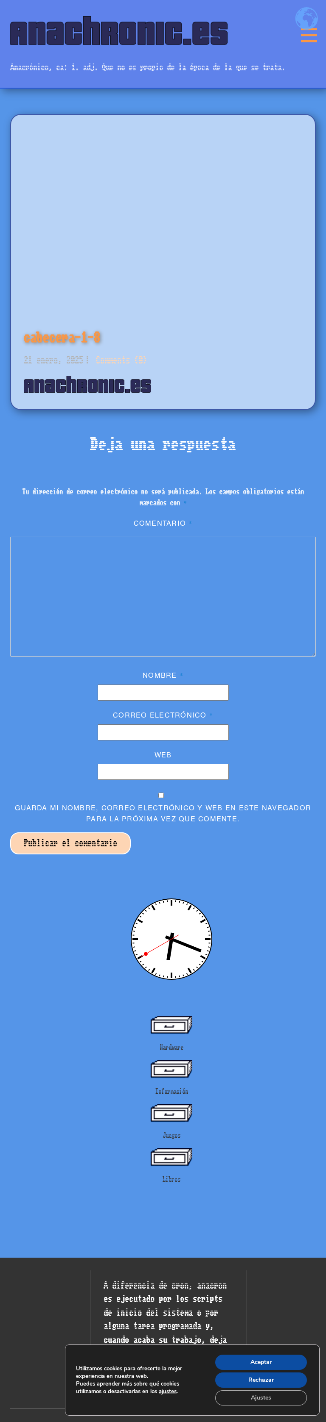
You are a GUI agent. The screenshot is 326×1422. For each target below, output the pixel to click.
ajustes (168, 1391)
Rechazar (261, 1380)
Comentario (163, 523)
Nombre (163, 675)
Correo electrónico (163, 715)
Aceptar (261, 1362)
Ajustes (261, 1398)
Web (163, 754)
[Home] (119, 30)
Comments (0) (119, 360)
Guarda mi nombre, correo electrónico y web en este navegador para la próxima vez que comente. (163, 812)
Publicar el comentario (70, 843)
